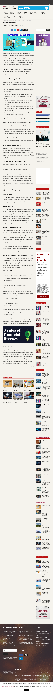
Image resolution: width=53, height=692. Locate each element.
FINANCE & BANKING (12, 13)
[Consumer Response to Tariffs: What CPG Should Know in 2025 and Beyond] (38, 594)
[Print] (26, 30)
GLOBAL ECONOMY (6, 13)
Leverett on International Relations (43, 643)
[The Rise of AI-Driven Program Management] (38, 442)
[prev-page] (3, 405)
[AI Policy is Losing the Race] (38, 226)
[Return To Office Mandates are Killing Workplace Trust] (38, 215)
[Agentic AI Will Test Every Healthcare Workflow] (38, 210)
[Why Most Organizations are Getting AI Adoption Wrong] (38, 204)
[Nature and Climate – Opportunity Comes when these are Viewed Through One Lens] (38, 344)
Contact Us (33, 0)
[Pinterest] (18, 30)
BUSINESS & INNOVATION (44, 13)
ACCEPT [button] (26, 689)
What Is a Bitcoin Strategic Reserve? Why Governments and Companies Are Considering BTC (46, 513)
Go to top (32, 366)
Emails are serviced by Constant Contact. (43, 292)
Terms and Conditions (6, 2)
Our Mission (12, 0)
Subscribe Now (43, 296)
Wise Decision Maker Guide (41, 631)
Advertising (29, 0)
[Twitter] (15, 30)
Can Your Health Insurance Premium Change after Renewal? (7, 401)
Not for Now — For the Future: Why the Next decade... (45, 406)
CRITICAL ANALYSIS (25, 13)
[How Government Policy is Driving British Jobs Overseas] (38, 411)
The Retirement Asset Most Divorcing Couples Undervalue (7, 389)
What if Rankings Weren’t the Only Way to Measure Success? (46, 319)
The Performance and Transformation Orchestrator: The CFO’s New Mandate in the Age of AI (43, 145)
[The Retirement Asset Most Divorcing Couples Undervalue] (7, 383)
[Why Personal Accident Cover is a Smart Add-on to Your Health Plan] (29, 383)
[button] (49, 4)
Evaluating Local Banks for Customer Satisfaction (46, 476)
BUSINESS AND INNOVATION (42, 437)
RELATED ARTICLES (7, 377)
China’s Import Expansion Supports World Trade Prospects (46, 566)
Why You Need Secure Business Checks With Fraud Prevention (46, 447)
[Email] (23, 30)
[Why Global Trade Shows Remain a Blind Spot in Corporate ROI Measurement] (38, 469)
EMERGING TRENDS (19, 13)
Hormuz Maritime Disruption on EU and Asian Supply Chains (45, 561)
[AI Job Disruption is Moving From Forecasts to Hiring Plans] (38, 198)
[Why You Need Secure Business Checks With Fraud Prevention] (38, 447)
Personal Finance (18, 20)
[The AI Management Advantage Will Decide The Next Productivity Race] (38, 231)
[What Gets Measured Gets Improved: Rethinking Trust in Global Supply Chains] (38, 394)
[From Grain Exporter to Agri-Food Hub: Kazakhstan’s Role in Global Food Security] (38, 525)
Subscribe (23, 0)
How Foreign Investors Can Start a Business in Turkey (46, 452)
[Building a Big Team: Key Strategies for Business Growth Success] (38, 357)
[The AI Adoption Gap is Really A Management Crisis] (38, 243)
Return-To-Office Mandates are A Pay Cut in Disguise (46, 237)
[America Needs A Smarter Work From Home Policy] (38, 221)
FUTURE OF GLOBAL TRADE (7, 17)
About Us (7, 0)
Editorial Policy (18, 0)
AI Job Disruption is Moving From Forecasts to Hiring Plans (46, 198)
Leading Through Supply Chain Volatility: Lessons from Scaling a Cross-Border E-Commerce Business (46, 482)
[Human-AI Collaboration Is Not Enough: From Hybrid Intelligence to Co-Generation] (38, 381)
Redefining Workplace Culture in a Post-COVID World (46, 364)
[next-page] (5, 405)
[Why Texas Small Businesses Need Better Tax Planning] (18, 383)
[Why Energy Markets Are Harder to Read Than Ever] (38, 308)
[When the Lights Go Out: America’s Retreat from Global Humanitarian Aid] (38, 325)
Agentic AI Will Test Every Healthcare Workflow (45, 210)
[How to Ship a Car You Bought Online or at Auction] (29, 395)
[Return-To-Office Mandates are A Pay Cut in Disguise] (38, 238)
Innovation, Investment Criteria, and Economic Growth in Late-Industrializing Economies (46, 430)
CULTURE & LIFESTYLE (20, 17)
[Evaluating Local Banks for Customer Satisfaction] (38, 476)
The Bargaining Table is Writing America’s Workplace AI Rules (46, 193)
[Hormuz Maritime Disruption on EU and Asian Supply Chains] (38, 561)
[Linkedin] (21, 30)
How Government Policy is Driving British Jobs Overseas (46, 411)
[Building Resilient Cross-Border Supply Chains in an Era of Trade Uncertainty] (38, 374)
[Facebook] (12, 30)
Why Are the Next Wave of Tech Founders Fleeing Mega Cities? (46, 457)
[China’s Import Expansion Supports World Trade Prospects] (38, 566)
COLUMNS (14, 16)
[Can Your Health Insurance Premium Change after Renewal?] (7, 395)
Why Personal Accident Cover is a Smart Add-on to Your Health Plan (28, 389)
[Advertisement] (44, 176)
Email (38, 277)
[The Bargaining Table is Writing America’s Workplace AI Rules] (38, 193)
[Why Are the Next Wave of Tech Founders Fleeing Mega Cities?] (38, 457)
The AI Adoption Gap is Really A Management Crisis (46, 243)
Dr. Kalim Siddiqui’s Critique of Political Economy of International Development (43, 639)
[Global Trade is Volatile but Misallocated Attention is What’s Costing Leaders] (38, 580)
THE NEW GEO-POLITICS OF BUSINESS (34, 13)
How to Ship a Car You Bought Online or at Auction (28, 401)
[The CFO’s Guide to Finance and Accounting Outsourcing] (38, 463)
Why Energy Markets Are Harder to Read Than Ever (45, 307)
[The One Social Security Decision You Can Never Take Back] (18, 395)
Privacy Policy (39, 0)
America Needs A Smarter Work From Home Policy (45, 220)
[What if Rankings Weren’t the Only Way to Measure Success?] (38, 319)
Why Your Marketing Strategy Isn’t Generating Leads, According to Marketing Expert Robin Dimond (46, 490)
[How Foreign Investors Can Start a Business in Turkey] (38, 452)
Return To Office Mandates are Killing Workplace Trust (45, 215)
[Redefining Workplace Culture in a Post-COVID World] (38, 364)
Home (4, 0)
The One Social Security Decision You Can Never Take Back (17, 401)
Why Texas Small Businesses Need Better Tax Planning (17, 389)
